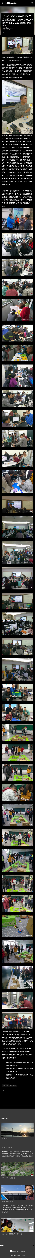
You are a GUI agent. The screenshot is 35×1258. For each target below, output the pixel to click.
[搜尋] (32, 3)
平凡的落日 (4, 1139)
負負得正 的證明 (6, 1147)
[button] (3, 33)
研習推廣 (5, 1085)
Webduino (13, 1085)
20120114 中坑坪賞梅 (8, 1178)
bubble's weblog (11, 3)
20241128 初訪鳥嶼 (7, 1201)
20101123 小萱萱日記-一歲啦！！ (11, 1234)
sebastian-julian (21, 1255)
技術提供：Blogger (18, 1251)
